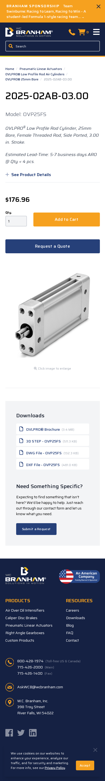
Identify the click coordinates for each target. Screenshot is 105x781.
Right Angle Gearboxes (24, 633)
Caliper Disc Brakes (21, 618)
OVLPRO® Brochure (49, 429)
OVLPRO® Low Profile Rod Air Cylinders (35, 74)
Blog (70, 625)
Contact (72, 640)
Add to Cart (66, 219)
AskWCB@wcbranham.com (40, 687)
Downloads (75, 618)
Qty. (8, 212)
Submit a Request (36, 528)
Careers (72, 610)
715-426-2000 (35, 667)
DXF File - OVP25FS (51, 465)
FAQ (69, 633)
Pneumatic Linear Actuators (41, 68)
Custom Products (19, 640)
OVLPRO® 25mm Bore (22, 79)
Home (10, 68)
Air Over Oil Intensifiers (24, 610)
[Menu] (96, 32)
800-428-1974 (48, 661)
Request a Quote (52, 246)
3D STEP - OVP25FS (51, 441)
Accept (85, 765)
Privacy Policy (55, 767)
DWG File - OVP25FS (52, 453)
